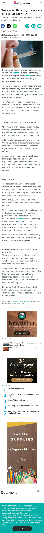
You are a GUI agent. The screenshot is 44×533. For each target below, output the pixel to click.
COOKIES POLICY (19, 522)
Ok (22, 528)
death (28, 75)
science (26, 301)
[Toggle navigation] (5, 3)
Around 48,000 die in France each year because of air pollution (25, 344)
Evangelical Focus (9, 31)
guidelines (39, 491)
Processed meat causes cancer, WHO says (24, 349)
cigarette (16, 73)
